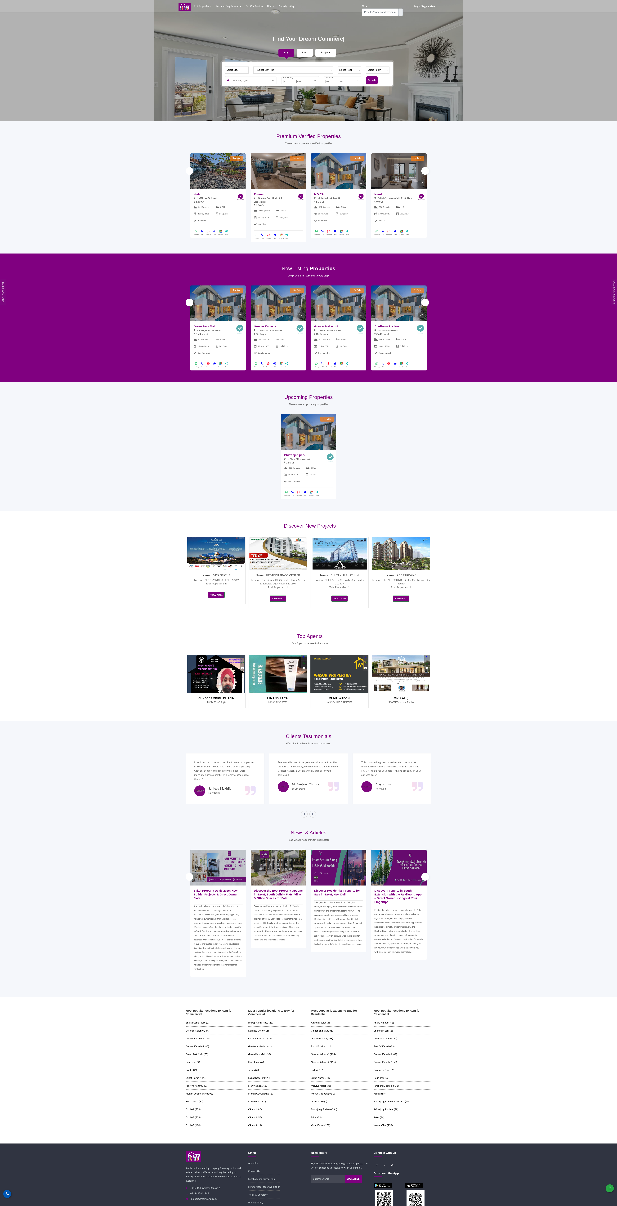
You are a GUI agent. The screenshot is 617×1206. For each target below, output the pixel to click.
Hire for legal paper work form (264, 1187)
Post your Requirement (227, 6)
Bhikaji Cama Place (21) (260, 1023)
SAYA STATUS (221, 575)
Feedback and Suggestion (261, 1179)
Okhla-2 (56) (255, 1117)
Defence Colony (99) (322, 1038)
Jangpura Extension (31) (386, 1086)
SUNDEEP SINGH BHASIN (216, 698)
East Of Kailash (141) (322, 1046)
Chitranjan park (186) (322, 1031)
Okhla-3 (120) (193, 1125)
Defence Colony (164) (197, 1031)
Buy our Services (254, 6)
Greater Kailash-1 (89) (385, 1054)
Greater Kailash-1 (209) (323, 1054)
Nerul (378, 194)
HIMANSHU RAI (278, 698)
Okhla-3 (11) (255, 1125)
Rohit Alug (401, 698)
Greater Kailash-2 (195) (323, 1062)
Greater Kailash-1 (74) (260, 1038)
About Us (253, 1163)
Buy (286, 52)
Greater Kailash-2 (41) (260, 1046)
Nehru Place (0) (319, 1101)
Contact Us (254, 1171)
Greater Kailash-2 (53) (385, 1062)
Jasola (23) (253, 1070)
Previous (189, 171)
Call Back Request (614, 292)
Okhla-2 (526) (193, 1117)
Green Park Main (205, 326)
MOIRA (319, 194)
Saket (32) (316, 1117)
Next (425, 171)
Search (372, 80)
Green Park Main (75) (197, 1054)
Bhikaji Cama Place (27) (198, 1023)
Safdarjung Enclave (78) (386, 1109)
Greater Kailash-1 (266, 326)
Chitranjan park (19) (384, 1031)
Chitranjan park (294, 455)
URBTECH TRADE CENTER (283, 575)
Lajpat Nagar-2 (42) (321, 1078)
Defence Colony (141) (385, 1038)
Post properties (201, 6)
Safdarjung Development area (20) (391, 1101)
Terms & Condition (258, 1195)
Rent (305, 52)
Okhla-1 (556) (193, 1109)
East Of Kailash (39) (384, 1046)
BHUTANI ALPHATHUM (345, 575)
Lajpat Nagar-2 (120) (259, 1078)
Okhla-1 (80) (255, 1109)
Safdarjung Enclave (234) (324, 1109)
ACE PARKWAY (406, 575)
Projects (325, 52)
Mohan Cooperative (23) (261, 1094)
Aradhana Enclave (386, 326)
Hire (269, 6)
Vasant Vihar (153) (383, 1125)
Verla (197, 194)
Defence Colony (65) (259, 1031)
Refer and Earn (3, 292)
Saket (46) (379, 1117)
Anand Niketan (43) (384, 1023)
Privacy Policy (255, 1203)
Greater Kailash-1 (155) (198, 1038)
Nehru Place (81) (194, 1101)
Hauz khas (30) (381, 1078)
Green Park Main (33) (259, 1054)
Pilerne (259, 194)
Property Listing (286, 6)
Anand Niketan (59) (321, 1023)
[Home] (185, 7)
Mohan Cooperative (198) (199, 1094)
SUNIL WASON (339, 698)
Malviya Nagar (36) (321, 1086)
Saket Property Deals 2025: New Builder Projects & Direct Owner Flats (215, 894)
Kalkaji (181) (317, 1070)
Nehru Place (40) (257, 1101)
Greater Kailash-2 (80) (197, 1046)
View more (216, 595)
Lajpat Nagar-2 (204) (196, 1078)
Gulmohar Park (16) (384, 1070)
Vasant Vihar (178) (320, 1125)
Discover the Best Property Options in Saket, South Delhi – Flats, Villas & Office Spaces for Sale (278, 894)
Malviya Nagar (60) (258, 1086)
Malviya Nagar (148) (196, 1086)
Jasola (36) (191, 1070)
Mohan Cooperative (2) (323, 1094)
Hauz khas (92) (193, 1062)
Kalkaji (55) (379, 1094)
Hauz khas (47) (256, 1062)
